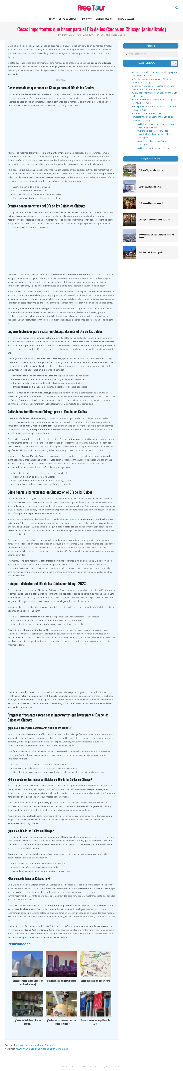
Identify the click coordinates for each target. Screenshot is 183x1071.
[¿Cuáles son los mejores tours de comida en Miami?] (61, 992)
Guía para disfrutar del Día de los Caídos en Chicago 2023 (154, 108)
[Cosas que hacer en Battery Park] (95, 953)
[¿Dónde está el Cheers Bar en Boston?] (27, 992)
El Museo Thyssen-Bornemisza (151, 170)
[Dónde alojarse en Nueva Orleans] (61, 953)
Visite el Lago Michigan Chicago (36, 1045)
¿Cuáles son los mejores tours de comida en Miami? (61, 1022)
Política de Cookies (114, 1067)
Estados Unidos (117, 34)
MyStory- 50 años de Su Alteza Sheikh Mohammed (42, 1048)
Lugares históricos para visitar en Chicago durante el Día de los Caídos (153, 87)
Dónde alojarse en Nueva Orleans (61, 980)
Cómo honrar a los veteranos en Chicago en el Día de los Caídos (154, 101)
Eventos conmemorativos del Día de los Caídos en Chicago (153, 81)
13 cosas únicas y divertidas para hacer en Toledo (156, 236)
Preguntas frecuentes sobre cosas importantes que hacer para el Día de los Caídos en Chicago (153, 117)
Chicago (104, 34)
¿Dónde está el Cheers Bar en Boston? (28, 1022)
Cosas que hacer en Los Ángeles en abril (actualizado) (28, 982)
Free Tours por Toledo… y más (151, 252)
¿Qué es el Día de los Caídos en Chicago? (154, 143)
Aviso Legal (103, 1067)
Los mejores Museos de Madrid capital (154, 219)
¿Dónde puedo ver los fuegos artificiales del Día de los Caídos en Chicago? (156, 134)
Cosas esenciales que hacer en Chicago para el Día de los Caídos (155, 74)
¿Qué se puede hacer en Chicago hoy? (157, 147)
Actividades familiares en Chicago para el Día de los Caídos (155, 94)
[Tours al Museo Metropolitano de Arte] (95, 992)
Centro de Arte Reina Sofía (150, 186)
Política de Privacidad (89, 1067)
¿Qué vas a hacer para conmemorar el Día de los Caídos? (157, 125)
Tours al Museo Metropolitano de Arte (95, 1022)
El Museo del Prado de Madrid (151, 203)
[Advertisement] (62, 129)
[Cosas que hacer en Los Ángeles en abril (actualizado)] (27, 953)
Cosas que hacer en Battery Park (95, 980)
